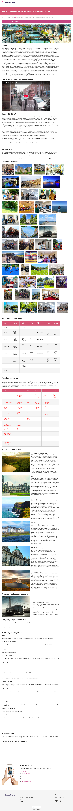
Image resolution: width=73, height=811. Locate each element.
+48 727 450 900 (26, 773)
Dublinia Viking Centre (18, 413)
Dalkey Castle (45, 396)
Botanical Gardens (8, 413)
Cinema (28, 402)
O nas (21, 799)
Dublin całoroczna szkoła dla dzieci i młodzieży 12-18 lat (43, 17)
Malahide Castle (37, 408)
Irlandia (13, 17)
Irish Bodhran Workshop (29, 408)
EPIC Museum (28, 419)
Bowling (28, 395)
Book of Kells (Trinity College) (55, 396)
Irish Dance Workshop (29, 413)
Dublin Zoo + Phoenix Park (46, 408)
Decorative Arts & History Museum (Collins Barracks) (8, 424)
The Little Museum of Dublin (19, 402)
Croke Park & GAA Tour (46, 414)
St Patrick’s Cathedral (19, 396)
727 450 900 (24, 771)
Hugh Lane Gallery (8, 402)
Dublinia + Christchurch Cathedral (46, 402)
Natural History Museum (7, 419)
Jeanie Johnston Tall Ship (37, 396)
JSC (22, 778)
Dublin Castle (20, 418)
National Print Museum (19, 424)
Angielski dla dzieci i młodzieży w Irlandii (23, 17)
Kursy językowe (7, 17)
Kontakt (21, 801)
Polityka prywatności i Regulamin (26, 797)
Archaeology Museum (6, 429)
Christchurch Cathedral (19, 408)
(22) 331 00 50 (25, 775)
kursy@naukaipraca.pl (26, 781)
